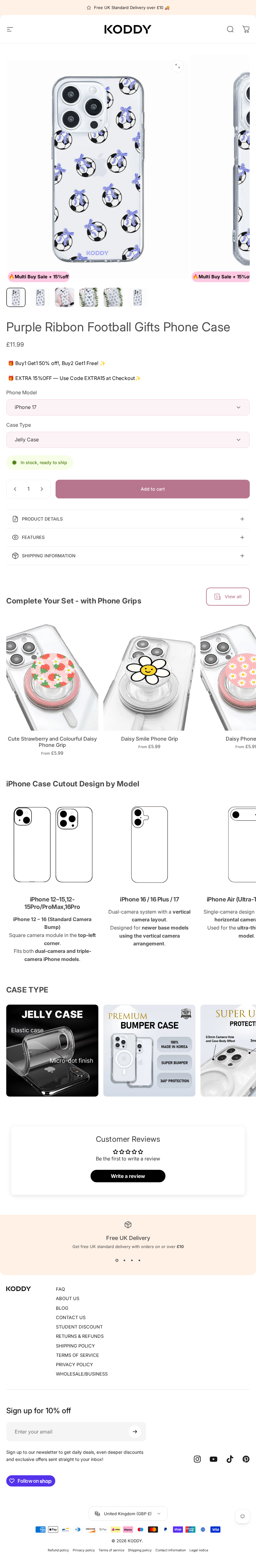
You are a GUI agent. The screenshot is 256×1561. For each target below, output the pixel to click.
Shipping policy (140, 1550)
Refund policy (58, 1550)
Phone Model (21, 392)
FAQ (60, 1289)
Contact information (170, 1550)
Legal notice (199, 1550)
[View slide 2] (124, 1260)
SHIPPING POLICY (75, 1346)
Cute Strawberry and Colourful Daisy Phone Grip (52, 742)
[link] (52, 845)
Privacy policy (84, 1550)
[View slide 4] (139, 1260)
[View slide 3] (131, 1260)
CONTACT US (71, 1317)
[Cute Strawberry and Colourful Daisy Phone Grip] (52, 673)
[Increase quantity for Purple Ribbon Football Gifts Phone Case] (43, 489)
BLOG (62, 1308)
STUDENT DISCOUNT (79, 1327)
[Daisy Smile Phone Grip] (149, 673)
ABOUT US (67, 1298)
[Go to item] (16, 297)
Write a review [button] (128, 1176)
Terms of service (111, 1550)
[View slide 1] (117, 1260)
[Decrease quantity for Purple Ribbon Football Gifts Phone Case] (14, 489)
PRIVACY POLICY (74, 1364)
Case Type (18, 425)
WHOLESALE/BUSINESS (82, 1374)
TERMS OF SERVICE (77, 1355)
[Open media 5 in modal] (177, 66)
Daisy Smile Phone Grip (149, 739)
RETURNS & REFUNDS (80, 1336)
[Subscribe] (135, 1431)
